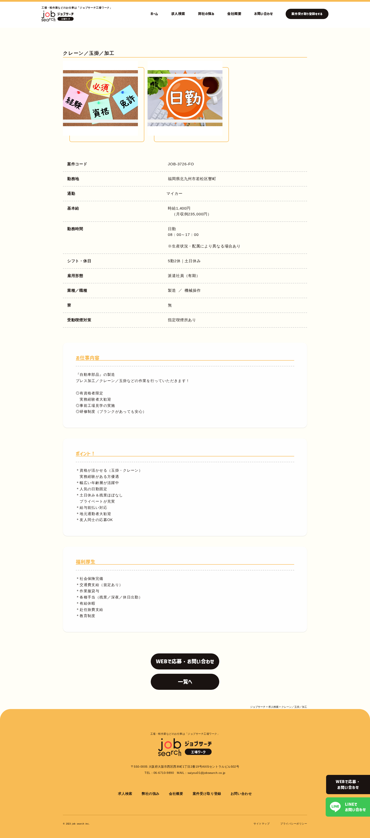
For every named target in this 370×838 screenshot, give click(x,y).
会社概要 (234, 13)
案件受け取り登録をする (306, 13)
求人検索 (178, 13)
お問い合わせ (263, 13)
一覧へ (185, 681)
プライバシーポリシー (293, 823)
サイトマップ (262, 823)
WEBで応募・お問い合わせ (348, 784)
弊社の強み (206, 13)
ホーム (154, 13)
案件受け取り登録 (207, 793)
